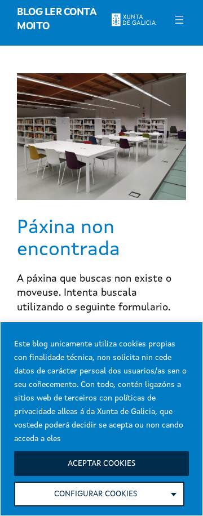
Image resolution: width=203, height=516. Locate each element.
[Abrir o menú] (179, 19)
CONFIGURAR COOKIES (95, 494)
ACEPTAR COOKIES (101, 464)
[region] (101, 419)
